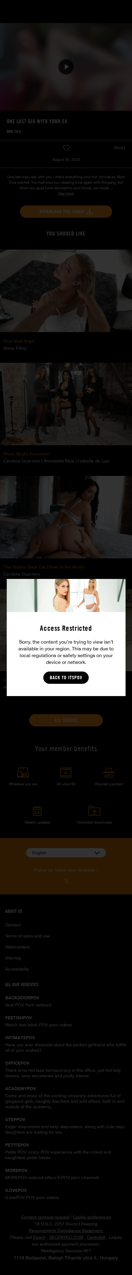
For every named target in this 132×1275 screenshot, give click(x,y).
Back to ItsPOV (66, 677)
